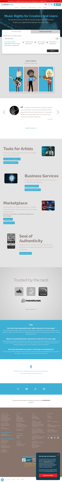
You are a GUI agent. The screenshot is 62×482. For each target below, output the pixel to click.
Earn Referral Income (5, 450)
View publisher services (31, 189)
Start (52, 50)
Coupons (18, 416)
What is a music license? (36, 423)
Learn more (7, 219)
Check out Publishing (10, 162)
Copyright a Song (4, 434)
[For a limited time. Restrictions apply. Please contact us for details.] (37, 43)
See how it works (24, 253)
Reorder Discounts (19, 418)
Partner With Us (4, 442)
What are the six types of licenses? (38, 425)
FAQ (48, 415)
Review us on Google (51, 431)
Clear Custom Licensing (5, 424)
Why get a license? (35, 426)
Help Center (49, 417)
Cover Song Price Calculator (6, 418)
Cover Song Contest (4, 420)
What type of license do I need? (37, 424)
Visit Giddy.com (19, 445)
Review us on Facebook (51, 430)
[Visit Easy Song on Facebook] (44, 389)
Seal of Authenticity (4, 417)
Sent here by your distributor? (37, 431)
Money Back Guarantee (20, 421)
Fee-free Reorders (19, 419)
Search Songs (34, 416)
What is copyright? (35, 444)
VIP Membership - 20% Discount (22, 425)
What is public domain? (36, 446)
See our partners (30, 309)
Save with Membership (20, 424)
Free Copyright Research (5, 419)
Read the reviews (30, 128)
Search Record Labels (36, 418)
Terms (18, 479)
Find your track (8, 222)
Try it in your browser (20, 444)
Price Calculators (19, 430)
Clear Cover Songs (4, 416)
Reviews (17, 436)
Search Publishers (35, 417)
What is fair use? (35, 447)
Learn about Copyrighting (11, 159)
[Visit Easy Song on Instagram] (18, 389)
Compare (18, 437)
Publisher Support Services (6, 446)
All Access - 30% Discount (21, 426)
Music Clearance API (4, 441)
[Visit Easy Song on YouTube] (26, 389)
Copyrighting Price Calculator (6, 435)
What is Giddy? (19, 443)
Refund (22, 479)
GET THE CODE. (50, 1)
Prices (17, 415)
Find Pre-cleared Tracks (5, 428)
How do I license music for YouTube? (38, 436)
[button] (57, 38)
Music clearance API (30, 186)
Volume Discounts (19, 417)
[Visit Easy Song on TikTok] (35, 389)
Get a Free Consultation (5, 425)
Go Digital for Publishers (5, 447)
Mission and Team (19, 435)
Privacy (13, 479)
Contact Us (49, 416)
